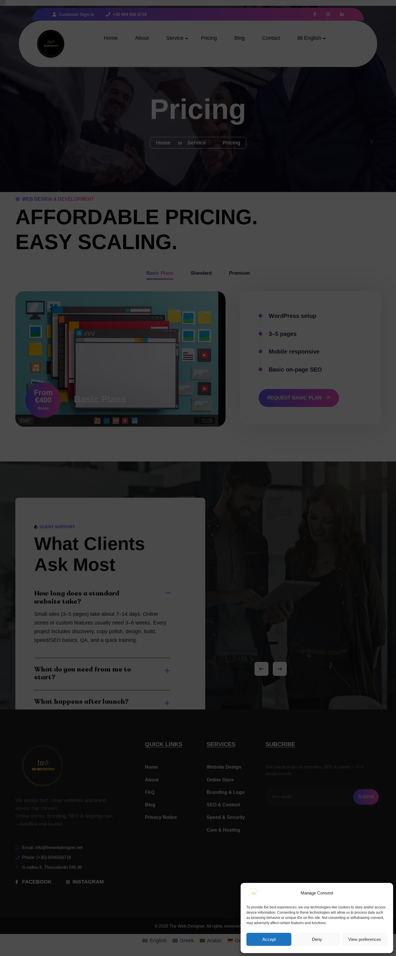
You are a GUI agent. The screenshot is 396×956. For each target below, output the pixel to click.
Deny (317, 939)
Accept (269, 939)
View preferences (364, 939)
